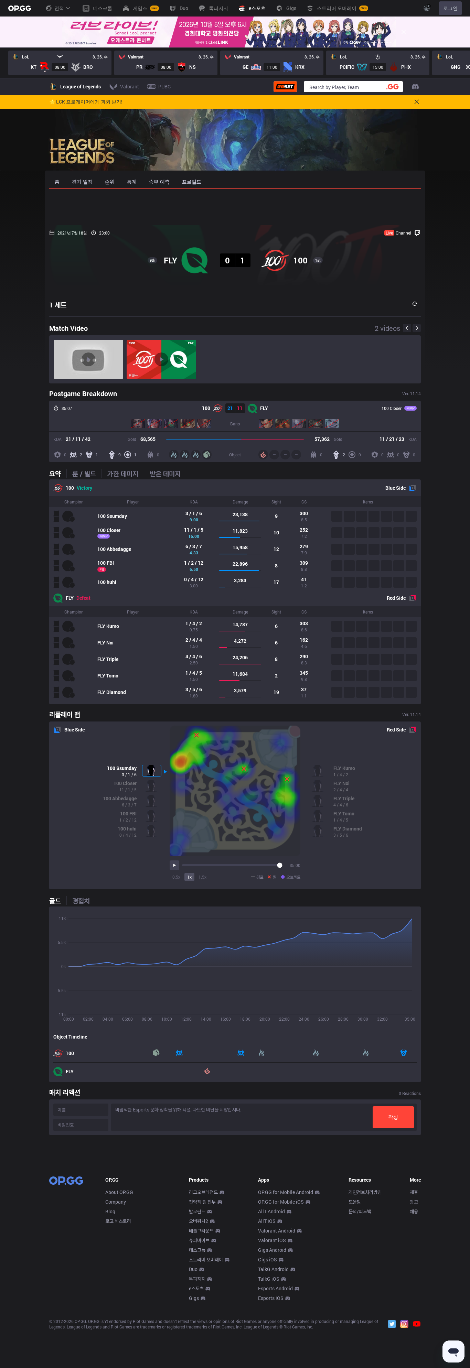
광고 (414, 1201)
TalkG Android (273, 1269)
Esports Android (275, 1288)
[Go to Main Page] (19, 8)
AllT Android (271, 1211)
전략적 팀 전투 (202, 1201)
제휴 (414, 1192)
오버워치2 (198, 1221)
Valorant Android (276, 1230)
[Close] (403, 32)
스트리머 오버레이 (206, 1259)
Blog (110, 1211)
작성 (393, 1117)
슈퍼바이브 (199, 1240)
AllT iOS (267, 1221)
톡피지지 (197, 1278)
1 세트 (57, 304)
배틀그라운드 (201, 1230)
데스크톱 (197, 1250)
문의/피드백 (360, 1211)
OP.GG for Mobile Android (285, 1192)
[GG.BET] (285, 86)
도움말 (355, 1201)
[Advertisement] (235, 207)
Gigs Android (272, 1250)
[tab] (57, 473)
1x (189, 877)
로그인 (450, 8)
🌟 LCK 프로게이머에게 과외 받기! (85, 102)
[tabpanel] (235, 592)
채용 (414, 1211)
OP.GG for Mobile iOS (281, 1201)
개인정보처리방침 (365, 1192)
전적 (59, 8)
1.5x (202, 877)
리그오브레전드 (203, 1192)
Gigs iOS (267, 1259)
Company (115, 1201)
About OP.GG (119, 1192)
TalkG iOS (268, 1278)
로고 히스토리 (118, 1221)
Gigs (194, 1298)
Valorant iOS (272, 1240)
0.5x (176, 877)
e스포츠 (196, 1288)
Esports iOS (271, 1298)
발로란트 (197, 1211)
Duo (193, 1269)
